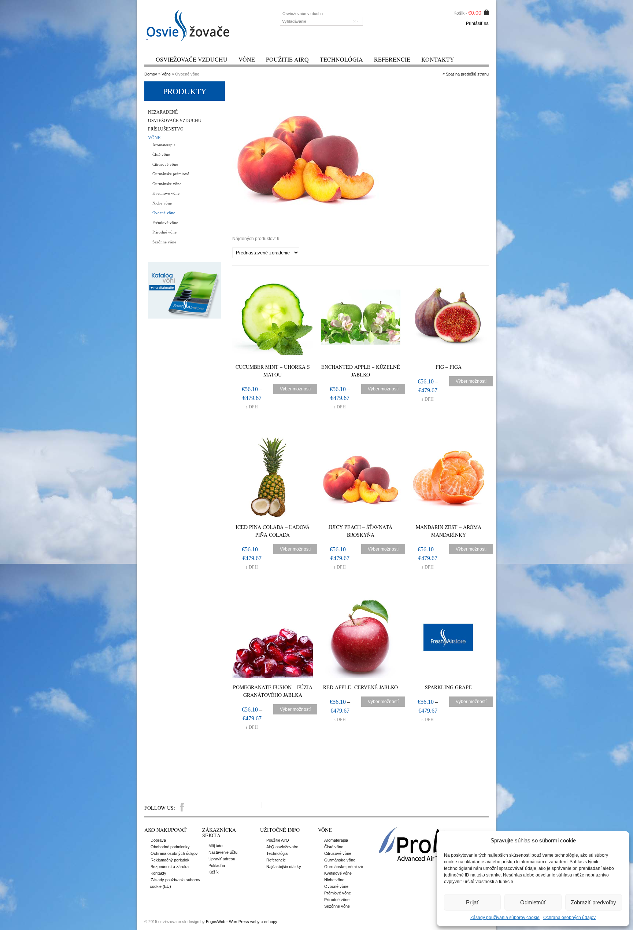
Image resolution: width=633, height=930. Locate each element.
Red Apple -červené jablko (360, 687)
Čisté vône (161, 154)
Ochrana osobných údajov (569, 917)
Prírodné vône (164, 232)
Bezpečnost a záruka (170, 866)
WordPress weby (244, 921)
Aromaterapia (163, 145)
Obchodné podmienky (170, 847)
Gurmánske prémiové (170, 174)
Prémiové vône (165, 222)
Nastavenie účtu (222, 852)
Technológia (341, 59)
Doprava (158, 840)
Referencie (392, 59)
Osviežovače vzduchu (191, 59)
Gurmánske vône (166, 183)
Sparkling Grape (448, 687)
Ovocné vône (163, 212)
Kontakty (437, 59)
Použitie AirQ (287, 59)
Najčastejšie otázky (283, 866)
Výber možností (295, 389)
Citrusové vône (165, 164)
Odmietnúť (533, 902)
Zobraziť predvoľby (593, 902)
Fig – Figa (449, 366)
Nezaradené (163, 112)
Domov (150, 74)
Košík (213, 872)
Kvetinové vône (165, 193)
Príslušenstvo (166, 129)
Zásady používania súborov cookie (505, 917)
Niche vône (162, 203)
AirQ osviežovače (282, 847)
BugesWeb (215, 921)
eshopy (270, 921)
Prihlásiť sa (477, 23)
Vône (246, 59)
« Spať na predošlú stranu (466, 74)
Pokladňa (216, 865)
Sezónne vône (164, 242)
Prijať (472, 902)
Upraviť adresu (221, 859)
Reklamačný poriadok (170, 860)
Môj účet (215, 845)
